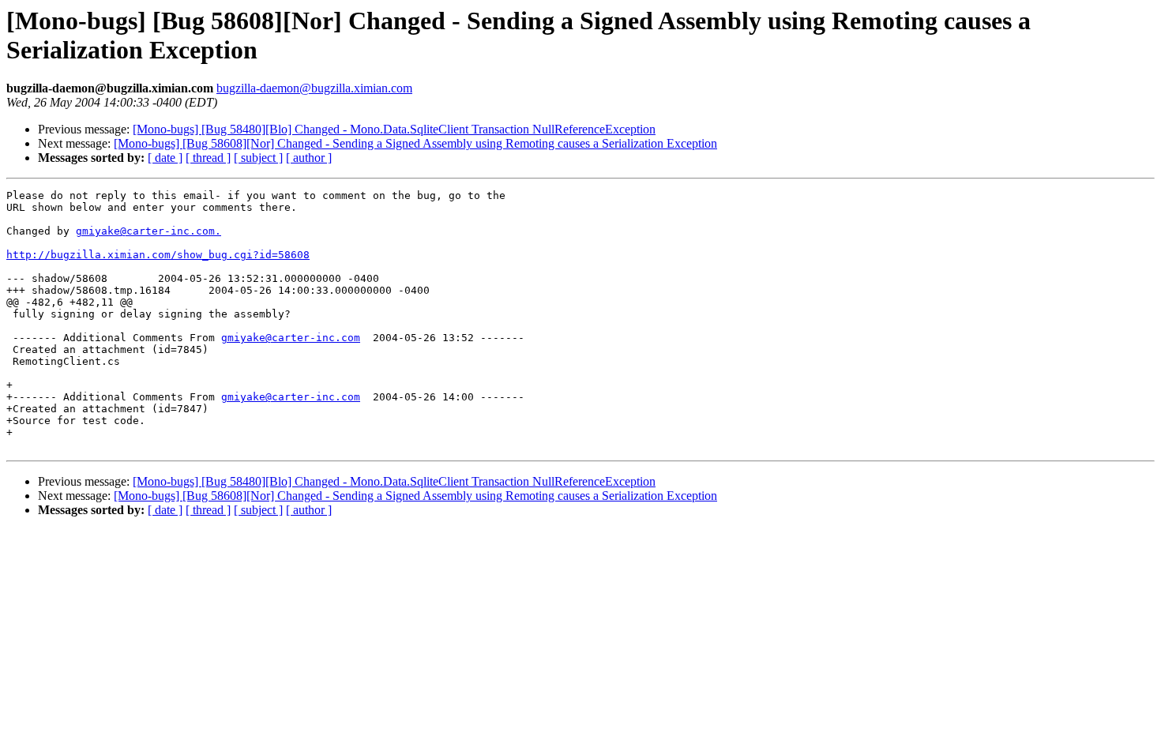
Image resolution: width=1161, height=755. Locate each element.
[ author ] (309, 157)
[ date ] (165, 157)
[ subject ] (258, 157)
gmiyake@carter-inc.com (290, 338)
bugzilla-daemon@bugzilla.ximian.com (314, 88)
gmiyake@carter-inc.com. (148, 231)
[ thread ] (208, 157)
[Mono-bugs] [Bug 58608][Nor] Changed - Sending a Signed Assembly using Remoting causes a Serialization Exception (415, 143)
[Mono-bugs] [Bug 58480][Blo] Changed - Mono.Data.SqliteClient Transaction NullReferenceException (394, 129)
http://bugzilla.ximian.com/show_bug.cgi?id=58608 (158, 255)
